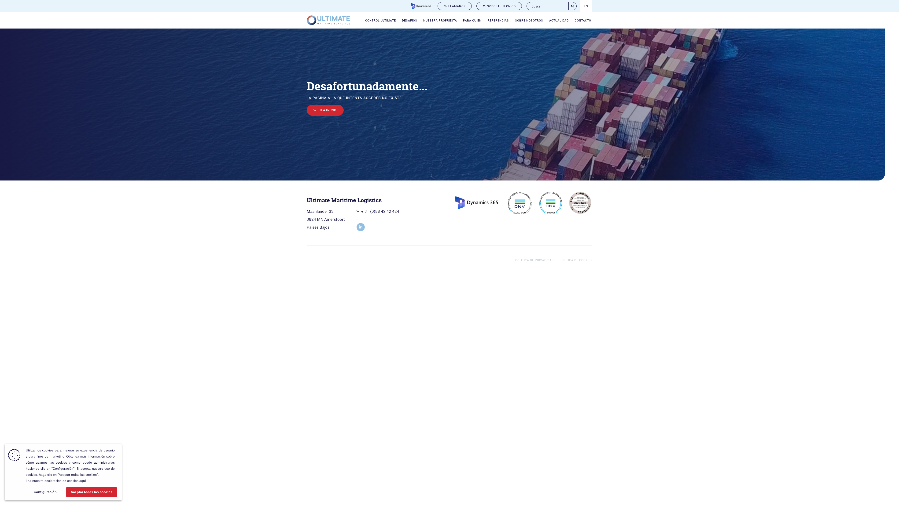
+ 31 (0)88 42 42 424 (380, 211)
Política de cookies (576, 260)
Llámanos (457, 6)
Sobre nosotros (529, 20)
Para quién (472, 20)
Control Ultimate (380, 20)
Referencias (498, 20)
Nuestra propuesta (440, 20)
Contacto (583, 20)
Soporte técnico (501, 6)
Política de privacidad (534, 260)
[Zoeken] (572, 6)
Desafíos (409, 20)
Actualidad (559, 20)
